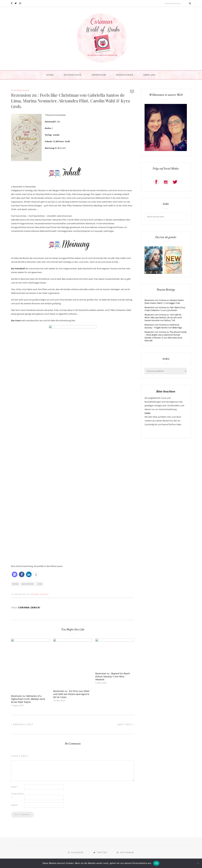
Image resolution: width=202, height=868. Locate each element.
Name (14, 786)
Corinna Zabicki (39, 594)
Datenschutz (72, 74)
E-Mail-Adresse (17, 795)
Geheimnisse (28, 584)
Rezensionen (124, 74)
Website (14, 805)
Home (50, 74)
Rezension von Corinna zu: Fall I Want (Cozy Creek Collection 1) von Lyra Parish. (165, 309)
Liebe (39, 584)
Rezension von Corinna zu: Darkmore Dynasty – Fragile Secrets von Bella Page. (163, 326)
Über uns (149, 74)
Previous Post (22, 724)
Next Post (125, 724)
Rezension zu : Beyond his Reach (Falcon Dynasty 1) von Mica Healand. (112, 676)
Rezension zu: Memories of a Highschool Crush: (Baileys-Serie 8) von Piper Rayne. (28, 698)
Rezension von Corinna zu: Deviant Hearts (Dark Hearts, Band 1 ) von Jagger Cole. (164, 301)
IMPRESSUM (99, 74)
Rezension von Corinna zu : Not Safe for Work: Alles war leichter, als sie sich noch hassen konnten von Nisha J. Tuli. (163, 317)
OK (156, 863)
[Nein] (198, 863)
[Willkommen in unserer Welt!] (166, 150)
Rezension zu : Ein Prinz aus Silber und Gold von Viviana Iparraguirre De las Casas (71, 694)
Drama (15, 584)
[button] (14, 574)
